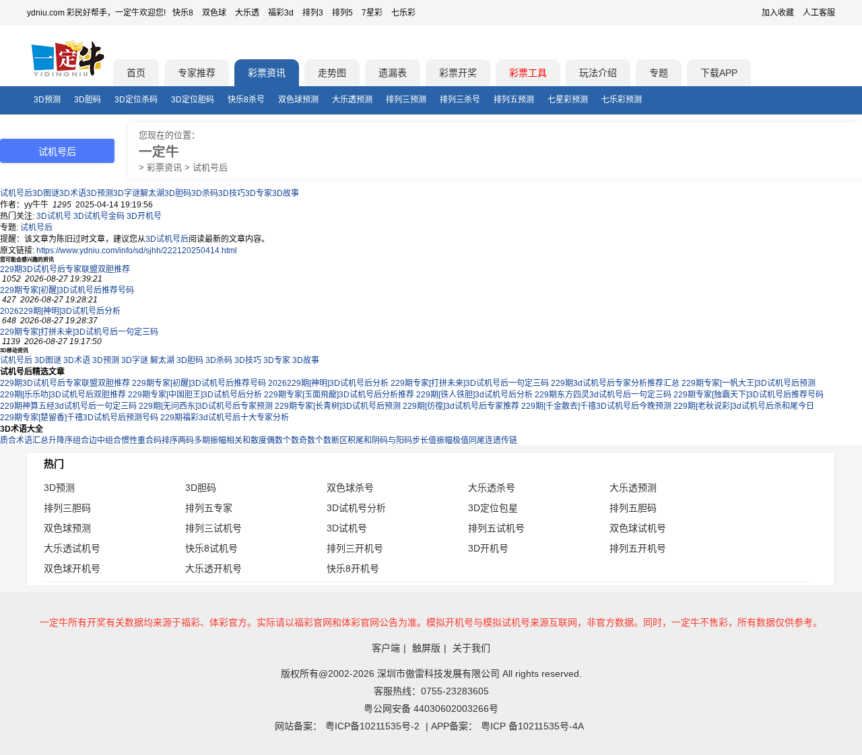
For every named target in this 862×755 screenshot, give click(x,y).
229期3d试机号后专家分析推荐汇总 (615, 383)
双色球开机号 (72, 568)
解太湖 (152, 193)
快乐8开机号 (353, 568)
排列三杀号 (460, 99)
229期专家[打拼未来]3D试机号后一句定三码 (79, 332)
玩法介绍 (598, 72)
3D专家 (258, 193)
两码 (186, 440)
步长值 (424, 440)
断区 (339, 440)
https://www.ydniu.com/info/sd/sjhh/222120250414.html (136, 250)
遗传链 (505, 440)
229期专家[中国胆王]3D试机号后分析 (195, 394)
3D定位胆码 (192, 99)
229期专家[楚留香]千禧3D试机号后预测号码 (79, 417)
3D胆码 (87, 99)
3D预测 (47, 99)
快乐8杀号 (246, 99)
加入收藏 (778, 13)
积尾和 (359, 440)
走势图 (332, 72)
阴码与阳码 (392, 440)
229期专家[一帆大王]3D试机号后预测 (749, 383)
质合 (8, 440)
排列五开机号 (637, 548)
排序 (170, 440)
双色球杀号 (350, 487)
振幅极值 (452, 440)
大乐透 (247, 13)
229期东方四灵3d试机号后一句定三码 (603, 394)
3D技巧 (231, 193)
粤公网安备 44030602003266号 (431, 708)
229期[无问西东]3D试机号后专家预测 (206, 406)
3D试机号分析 (356, 507)
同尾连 (481, 440)
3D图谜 (45, 193)
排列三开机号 (355, 548)
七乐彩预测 (621, 99)
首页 (136, 72)
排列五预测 (514, 99)
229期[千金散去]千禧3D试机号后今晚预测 (596, 406)
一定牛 (159, 151)
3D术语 (72, 193)
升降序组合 (68, 440)
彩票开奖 (458, 72)
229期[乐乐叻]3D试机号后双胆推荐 (63, 394)
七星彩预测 (568, 99)
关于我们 (471, 648)
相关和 (238, 440)
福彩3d (281, 13)
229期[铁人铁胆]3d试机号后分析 (474, 394)
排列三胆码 (67, 507)
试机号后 (16, 193)
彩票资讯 (267, 72)
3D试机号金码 (99, 216)
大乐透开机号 (213, 568)
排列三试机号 (213, 528)
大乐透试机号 (72, 548)
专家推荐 (197, 72)
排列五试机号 (496, 528)
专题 (658, 72)
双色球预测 (298, 99)
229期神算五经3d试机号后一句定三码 (68, 406)
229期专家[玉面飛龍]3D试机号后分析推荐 (339, 394)
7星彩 (372, 13)
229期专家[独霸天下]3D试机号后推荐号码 (748, 394)
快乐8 (182, 13)
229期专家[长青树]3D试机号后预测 (338, 406)
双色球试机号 (637, 528)
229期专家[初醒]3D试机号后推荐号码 (67, 290)
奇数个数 (315, 440)
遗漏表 (392, 72)
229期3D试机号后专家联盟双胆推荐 (65, 269)
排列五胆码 (633, 507)
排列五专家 (208, 507)
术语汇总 (32, 440)
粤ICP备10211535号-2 (372, 726)
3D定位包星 (493, 507)
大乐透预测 (352, 99)
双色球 (214, 13)
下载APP (718, 72)
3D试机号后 (167, 239)
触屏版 (426, 648)
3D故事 (285, 193)
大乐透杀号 (491, 487)
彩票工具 (528, 72)
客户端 (386, 648)
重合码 (149, 440)
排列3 (312, 13)
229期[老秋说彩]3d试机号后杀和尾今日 (743, 406)
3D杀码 (204, 193)
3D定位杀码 (136, 99)
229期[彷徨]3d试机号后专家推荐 (461, 406)
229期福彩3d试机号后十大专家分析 (224, 417)
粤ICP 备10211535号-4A (532, 726)
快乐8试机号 (211, 548)
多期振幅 (210, 440)
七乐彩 (403, 13)
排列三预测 (406, 99)
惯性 (129, 440)
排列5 (342, 13)
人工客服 (819, 13)
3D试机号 (53, 216)
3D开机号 (144, 216)
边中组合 (105, 440)
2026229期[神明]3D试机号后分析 (60, 311)
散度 (259, 440)
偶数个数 (283, 440)
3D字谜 (126, 193)
